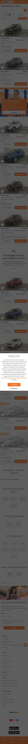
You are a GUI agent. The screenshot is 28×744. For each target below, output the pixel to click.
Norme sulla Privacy (21, 378)
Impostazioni (14, 388)
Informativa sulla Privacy (7, 378)
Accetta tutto (14, 384)
